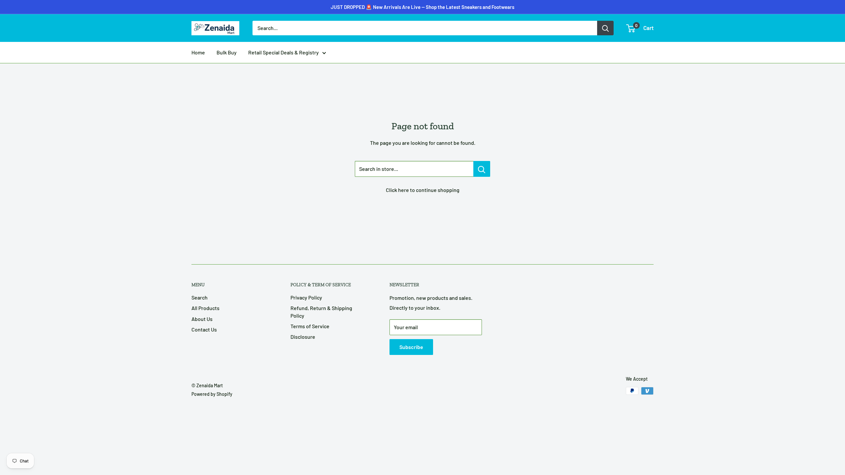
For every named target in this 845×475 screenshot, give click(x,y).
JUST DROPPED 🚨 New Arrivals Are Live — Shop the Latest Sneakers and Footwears (422, 7)
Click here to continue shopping (422, 190)
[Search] (605, 28)
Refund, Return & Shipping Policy (321, 311)
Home (198, 52)
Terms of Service (309, 326)
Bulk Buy (227, 52)
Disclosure (302, 336)
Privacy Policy (306, 297)
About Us (202, 319)
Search (199, 297)
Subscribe (411, 347)
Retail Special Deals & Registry (283, 52)
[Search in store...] (481, 169)
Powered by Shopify (211, 394)
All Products (205, 308)
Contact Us (204, 329)
